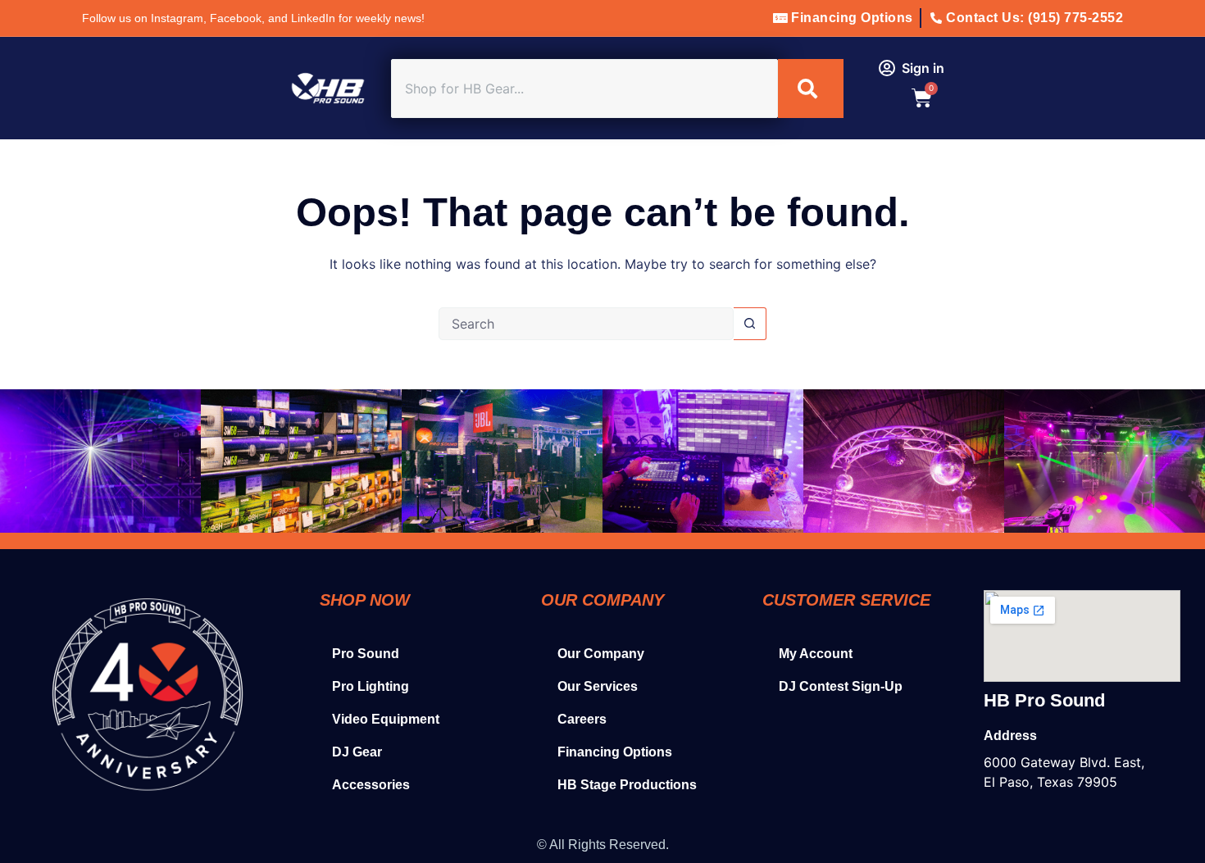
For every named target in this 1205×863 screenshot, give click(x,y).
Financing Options (614, 752)
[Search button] (750, 323)
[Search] (811, 88)
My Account (816, 654)
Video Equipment (385, 719)
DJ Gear (357, 752)
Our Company (600, 654)
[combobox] (584, 88)
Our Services (597, 686)
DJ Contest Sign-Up (841, 686)
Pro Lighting (370, 686)
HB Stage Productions (627, 785)
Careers (582, 719)
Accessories (371, 785)
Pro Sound (365, 654)
